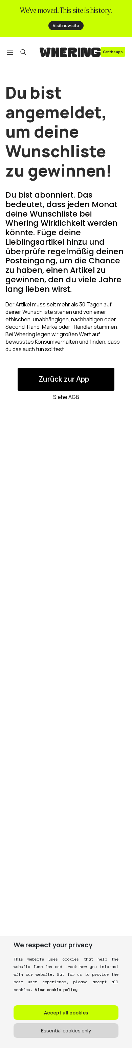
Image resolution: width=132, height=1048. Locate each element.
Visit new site (66, 25)
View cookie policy (56, 989)
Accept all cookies (66, 1012)
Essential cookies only (66, 1030)
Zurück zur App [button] (64, 379)
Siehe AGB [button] (66, 397)
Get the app (113, 51)
